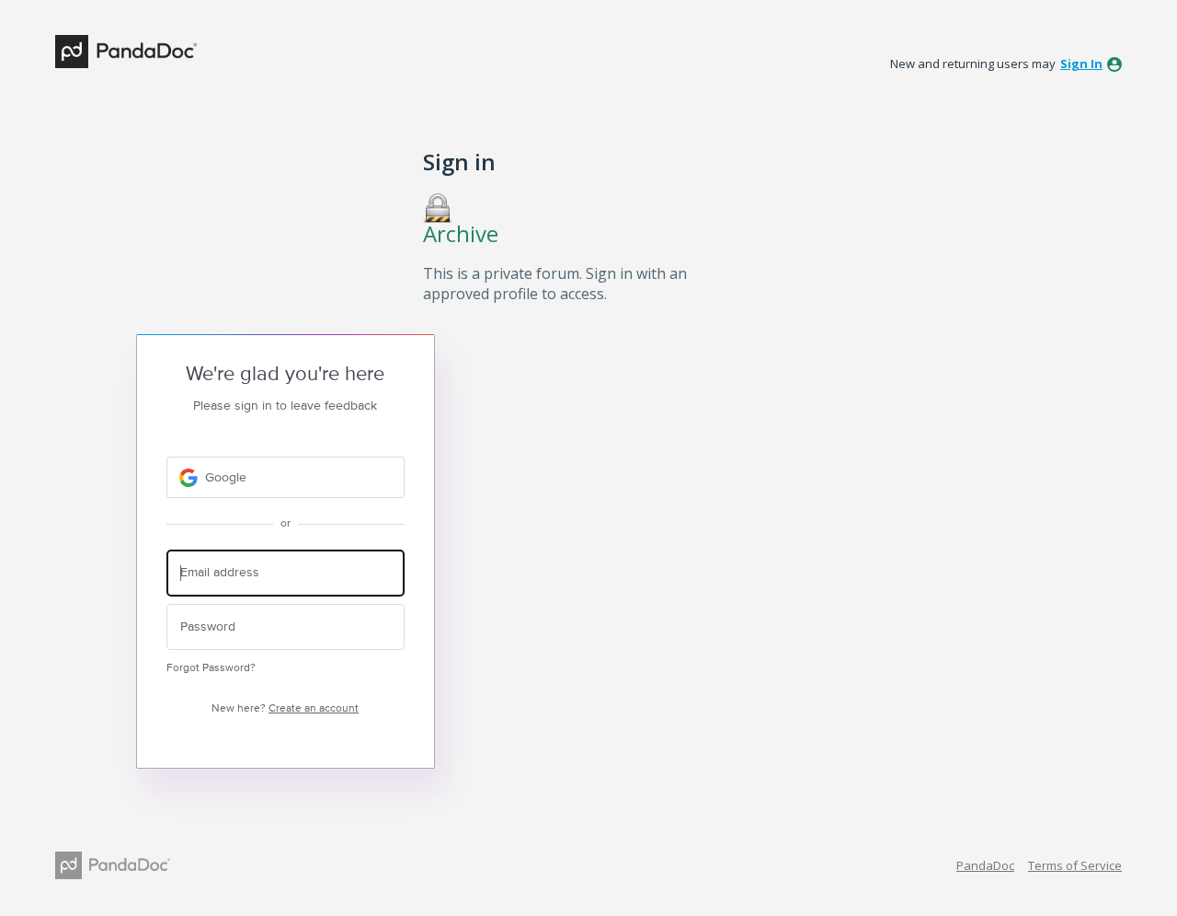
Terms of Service (1075, 865)
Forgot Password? (211, 668)
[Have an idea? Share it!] (126, 51)
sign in (1081, 63)
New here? (285, 708)
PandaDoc (985, 865)
